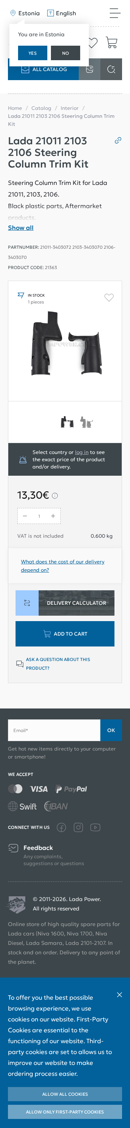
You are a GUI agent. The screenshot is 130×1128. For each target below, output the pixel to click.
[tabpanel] (65, 422)
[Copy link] (115, 140)
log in (81, 452)
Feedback (38, 847)
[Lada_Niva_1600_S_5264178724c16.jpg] (65, 341)
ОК (111, 730)
